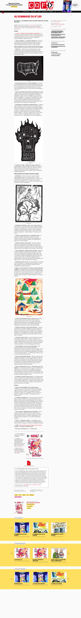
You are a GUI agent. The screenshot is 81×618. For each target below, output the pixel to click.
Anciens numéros (33, 11)
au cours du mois (31, 25)
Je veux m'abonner (29, 506)
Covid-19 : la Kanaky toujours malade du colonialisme (27, 33)
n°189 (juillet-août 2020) (33, 502)
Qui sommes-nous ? (26, 11)
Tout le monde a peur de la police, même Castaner (30, 425)
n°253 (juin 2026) (41, 536)
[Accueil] (40, 5)
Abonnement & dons (14, 6)
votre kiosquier (37, 27)
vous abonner (16, 29)
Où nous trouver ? (45, 11)
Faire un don (28, 508)
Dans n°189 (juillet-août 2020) (20, 543)
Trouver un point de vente (30, 504)
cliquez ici (21, 446)
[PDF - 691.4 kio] (28, 463)
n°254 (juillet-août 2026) (23, 536)
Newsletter (51, 11)
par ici (28, 428)
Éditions (39, 11)
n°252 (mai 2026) (59, 536)
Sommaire (59, 21)
